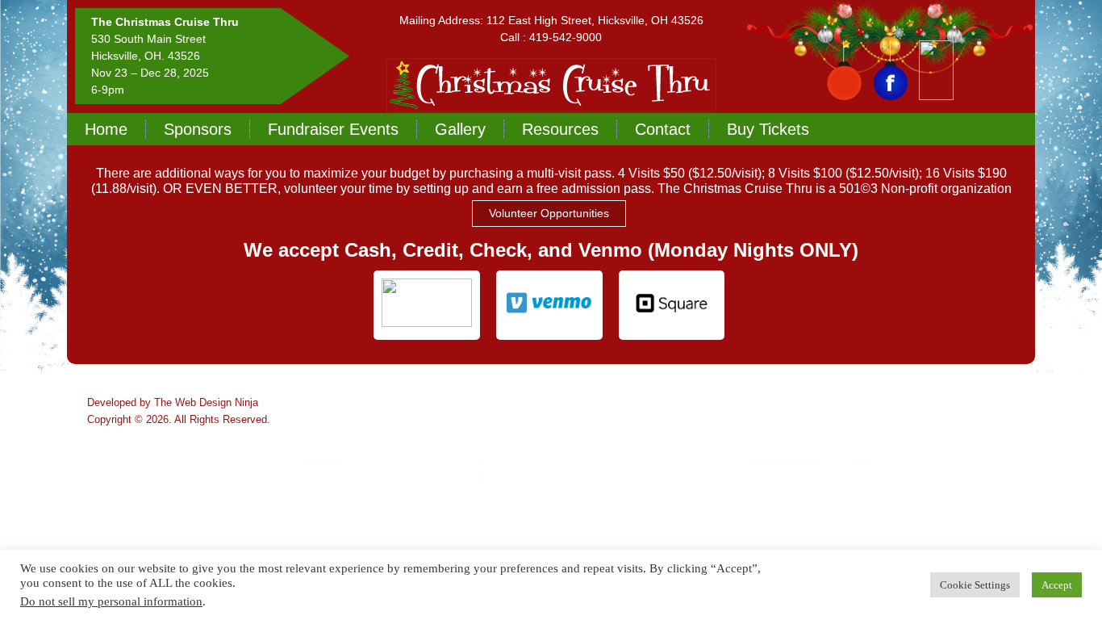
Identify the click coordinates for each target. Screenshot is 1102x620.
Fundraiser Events (333, 129)
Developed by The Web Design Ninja (172, 402)
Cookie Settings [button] (975, 585)
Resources (560, 129)
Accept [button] (1056, 585)
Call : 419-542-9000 (551, 37)
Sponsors (198, 129)
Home (106, 129)
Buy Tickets (768, 129)
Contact (663, 129)
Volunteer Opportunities (549, 213)
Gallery (460, 129)
